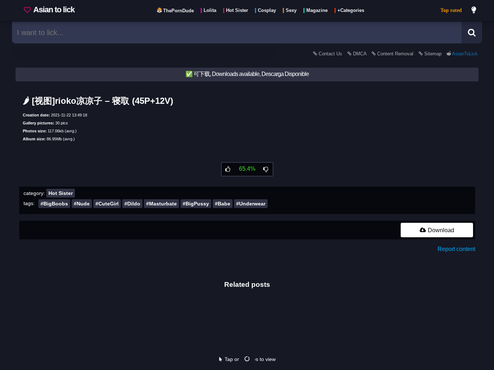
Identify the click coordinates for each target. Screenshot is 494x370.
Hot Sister (60, 193)
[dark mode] (474, 11)
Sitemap (433, 53)
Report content (456, 249)
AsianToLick (464, 53)
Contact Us (330, 53)
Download (440, 230)
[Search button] (471, 32)
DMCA (360, 53)
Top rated (451, 10)
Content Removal (395, 53)
